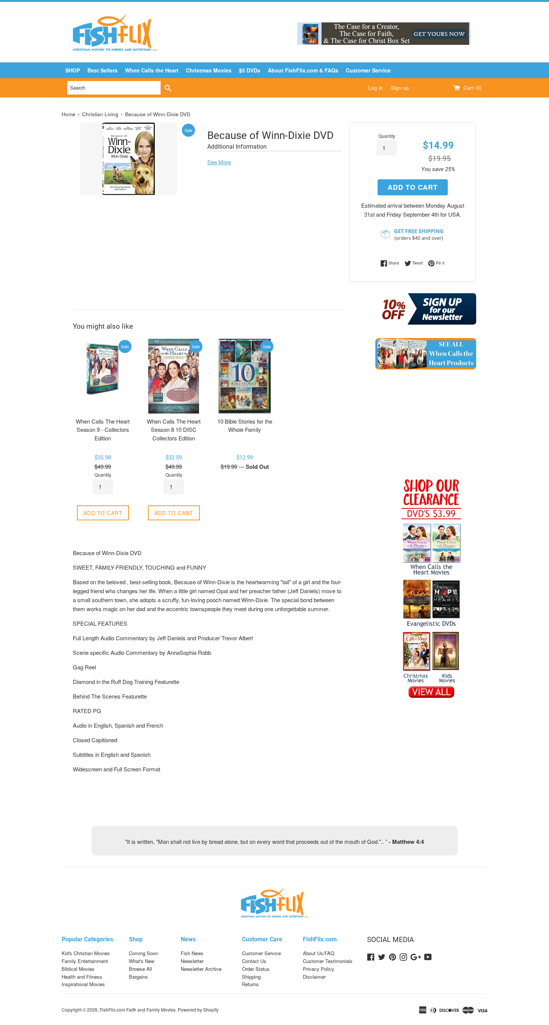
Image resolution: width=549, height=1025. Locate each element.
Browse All (140, 968)
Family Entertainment (85, 960)
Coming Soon (143, 953)
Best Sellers (102, 70)
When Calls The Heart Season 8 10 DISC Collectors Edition (174, 429)
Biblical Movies (78, 968)
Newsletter (192, 960)
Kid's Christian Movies (86, 953)
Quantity (386, 136)
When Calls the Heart (152, 70)
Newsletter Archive (201, 968)
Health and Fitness (82, 976)
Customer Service (368, 70)
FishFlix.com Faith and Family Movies (138, 1009)
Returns (250, 984)
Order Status (256, 968)
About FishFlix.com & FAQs (303, 70)
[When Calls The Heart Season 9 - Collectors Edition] (103, 376)
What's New (141, 960)
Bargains (138, 976)
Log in (375, 87)
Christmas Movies (209, 70)
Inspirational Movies (83, 984)
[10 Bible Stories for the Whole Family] (244, 376)
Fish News (192, 953)
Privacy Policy (318, 968)
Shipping (251, 976)
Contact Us (254, 960)
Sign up (400, 87)
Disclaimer (314, 976)
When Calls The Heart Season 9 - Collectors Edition (103, 429)
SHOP (72, 70)
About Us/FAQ (318, 953)
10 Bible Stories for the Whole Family (244, 425)
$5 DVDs (249, 70)
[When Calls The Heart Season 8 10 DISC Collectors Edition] (174, 376)
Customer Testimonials (328, 960)
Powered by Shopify (198, 1009)
